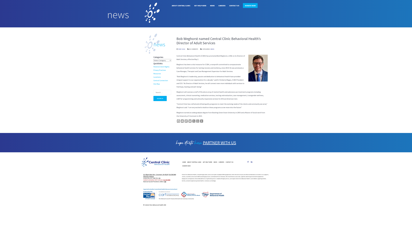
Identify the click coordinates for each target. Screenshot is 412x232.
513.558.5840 (172, 174)
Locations (157, 77)
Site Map (156, 84)
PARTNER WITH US (219, 142)
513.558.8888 (166, 180)
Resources (157, 73)
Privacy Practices (159, 70)
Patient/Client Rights (161, 67)
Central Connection (160, 80)
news (159, 44)
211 (159, 178)
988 (165, 181)
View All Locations (148, 176)
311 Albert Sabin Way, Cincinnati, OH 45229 (155, 174)
